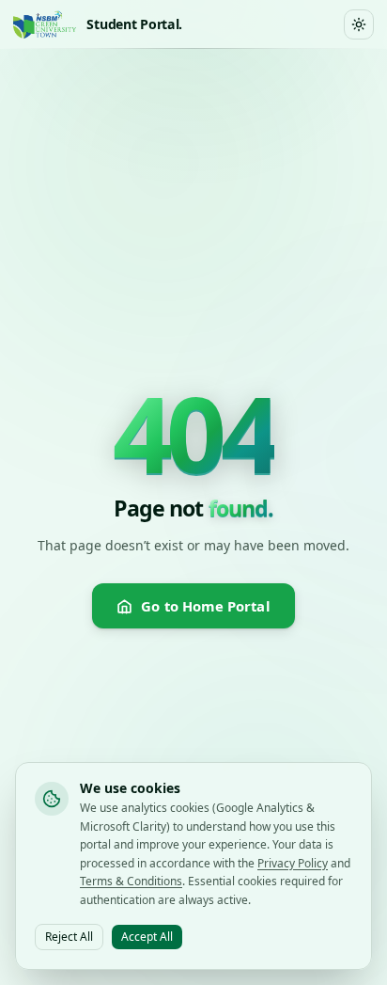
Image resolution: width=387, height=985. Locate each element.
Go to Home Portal (205, 605)
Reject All (69, 937)
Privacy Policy (292, 863)
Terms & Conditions (131, 881)
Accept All (147, 937)
